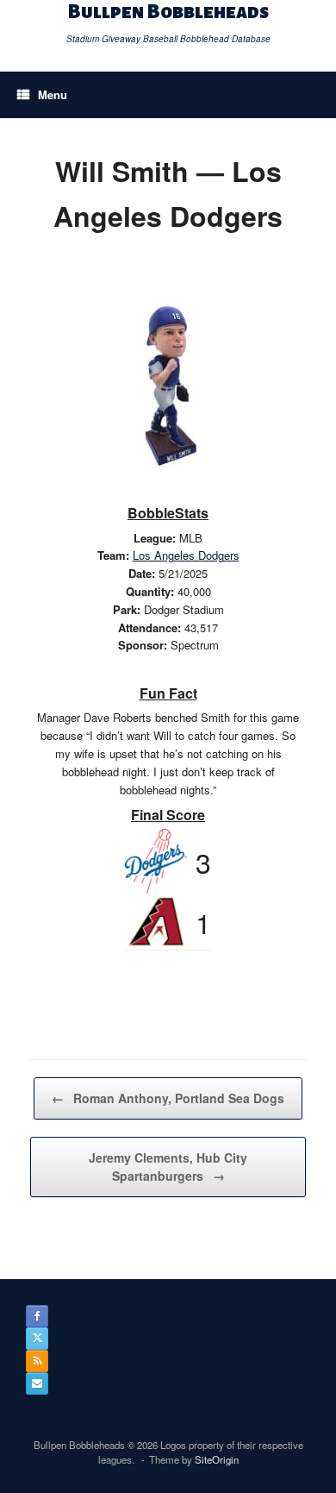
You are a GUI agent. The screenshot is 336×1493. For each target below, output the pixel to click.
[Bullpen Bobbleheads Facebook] (37, 1316)
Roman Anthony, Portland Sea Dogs (168, 1098)
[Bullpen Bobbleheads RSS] (37, 1361)
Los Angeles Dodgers (186, 555)
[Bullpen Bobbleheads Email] (37, 1383)
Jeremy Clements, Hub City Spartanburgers (168, 1166)
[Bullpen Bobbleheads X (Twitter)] (37, 1338)
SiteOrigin (217, 1459)
